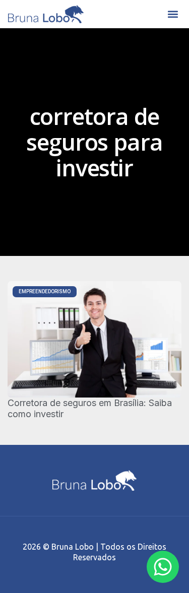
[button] (172, 14)
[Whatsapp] (163, 567)
